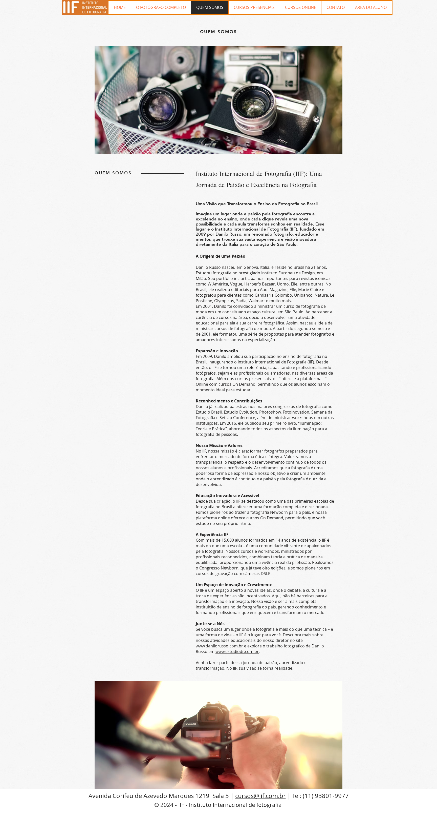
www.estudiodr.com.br (237, 651)
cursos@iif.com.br (260, 796)
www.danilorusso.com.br (219, 646)
